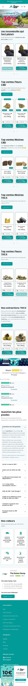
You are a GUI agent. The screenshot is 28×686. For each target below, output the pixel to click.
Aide (4, 609)
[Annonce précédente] (2, 2)
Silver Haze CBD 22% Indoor (21, 114)
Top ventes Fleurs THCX (11, 253)
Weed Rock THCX (7, 344)
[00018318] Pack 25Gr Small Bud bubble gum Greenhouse (7, 59)
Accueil (5, 638)
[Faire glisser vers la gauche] (10, 74)
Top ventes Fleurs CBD (11, 83)
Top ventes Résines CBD (12, 141)
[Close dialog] (26, 666)
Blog (4, 642)
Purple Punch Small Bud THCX (8, 283)
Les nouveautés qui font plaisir (12, 33)
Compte (5, 649)
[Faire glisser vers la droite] (17, 74)
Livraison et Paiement (9, 619)
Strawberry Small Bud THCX (21, 283)
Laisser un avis (7, 596)
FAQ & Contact (7, 612)
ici (18, 457)
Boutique (5, 645)
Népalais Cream (21, 171)
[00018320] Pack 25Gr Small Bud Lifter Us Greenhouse (21, 59)
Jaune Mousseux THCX (7, 227)
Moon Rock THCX (20, 344)
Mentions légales (8, 622)
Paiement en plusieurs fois (10, 616)
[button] (3, 6)
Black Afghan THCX (21, 227)
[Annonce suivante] (25, 2)
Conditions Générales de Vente (11, 626)
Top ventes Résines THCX (12, 196)
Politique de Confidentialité (10, 629)
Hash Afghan (7, 171)
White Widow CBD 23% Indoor (7, 114)
